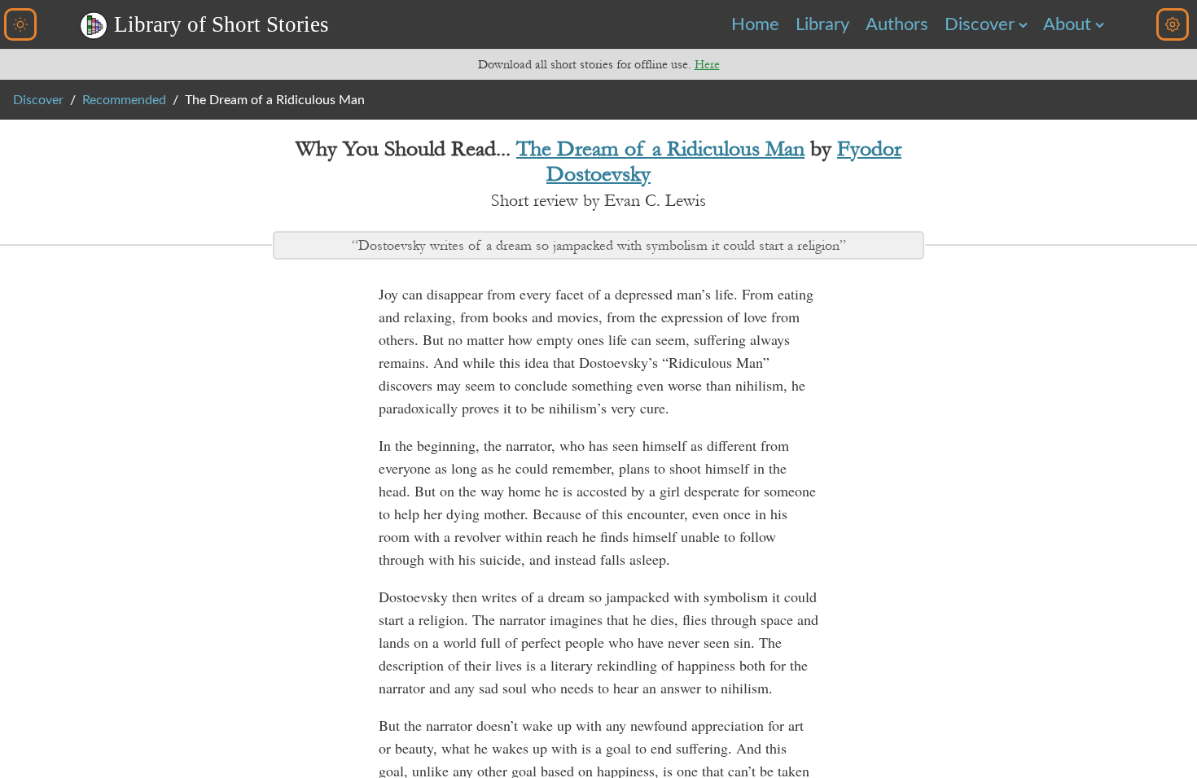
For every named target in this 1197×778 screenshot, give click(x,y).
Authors (897, 24)
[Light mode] (20, 24)
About (1067, 24)
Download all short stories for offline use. (599, 64)
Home (755, 24)
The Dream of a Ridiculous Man (660, 148)
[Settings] (1172, 24)
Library (822, 24)
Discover (980, 24)
